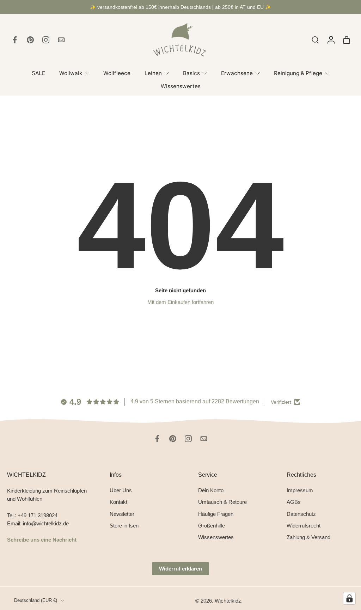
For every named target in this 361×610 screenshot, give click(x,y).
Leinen (153, 73)
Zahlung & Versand (308, 537)
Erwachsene (237, 73)
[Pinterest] (30, 40)
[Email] (61, 40)
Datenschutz (301, 514)
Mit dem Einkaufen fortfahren (180, 302)
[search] (315, 39)
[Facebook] (15, 40)
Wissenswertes (181, 86)
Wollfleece (116, 73)
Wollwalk (70, 73)
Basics (191, 73)
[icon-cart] (346, 40)
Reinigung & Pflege (298, 73)
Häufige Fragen (215, 514)
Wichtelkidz (228, 600)
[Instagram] (46, 40)
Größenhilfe (211, 525)
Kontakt (118, 502)
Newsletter (122, 514)
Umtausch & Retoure (222, 502)
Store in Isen (124, 525)
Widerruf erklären (180, 569)
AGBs (294, 502)
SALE (38, 73)
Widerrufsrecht (303, 525)
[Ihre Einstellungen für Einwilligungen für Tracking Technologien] (349, 598)
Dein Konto (211, 490)
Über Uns (121, 490)
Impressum (300, 490)
